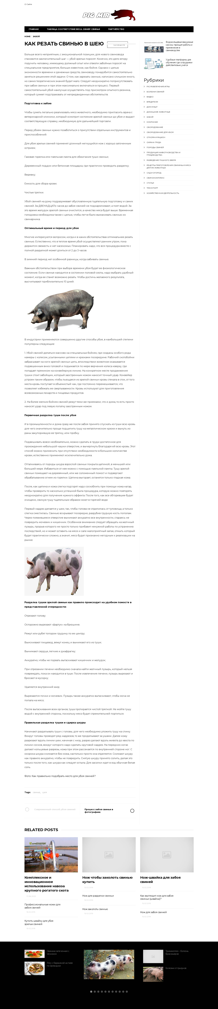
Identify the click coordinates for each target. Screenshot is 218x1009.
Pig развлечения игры (158, 86)
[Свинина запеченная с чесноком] (34, 954)
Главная (34, 29)
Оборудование (155, 127)
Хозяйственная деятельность (163, 193)
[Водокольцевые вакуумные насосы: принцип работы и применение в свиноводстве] (154, 47)
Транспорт (152, 188)
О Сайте (28, 4)
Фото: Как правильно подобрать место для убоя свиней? (60, 776)
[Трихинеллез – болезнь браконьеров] (153, 956)
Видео (150, 97)
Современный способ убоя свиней (54, 809)
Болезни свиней (155, 92)
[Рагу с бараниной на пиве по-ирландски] (34, 968)
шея (44, 792)
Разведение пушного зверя (161, 160)
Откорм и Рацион (156, 137)
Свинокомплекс (155, 178)
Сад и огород (154, 173)
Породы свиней (155, 147)
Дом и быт (152, 107)
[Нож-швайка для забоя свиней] (167, 854)
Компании (152, 122)
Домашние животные (158, 112)
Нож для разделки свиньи (98, 895)
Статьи (150, 183)
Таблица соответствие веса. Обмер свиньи (73, 29)
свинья (36, 792)
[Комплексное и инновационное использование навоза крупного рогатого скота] (51, 854)
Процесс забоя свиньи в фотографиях (99, 810)
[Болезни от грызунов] (153, 974)
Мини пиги (97, 970)
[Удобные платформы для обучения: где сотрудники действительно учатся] (154, 63)
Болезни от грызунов (176, 968)
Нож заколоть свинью (95, 909)
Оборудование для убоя (160, 132)
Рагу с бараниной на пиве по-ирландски (60, 964)
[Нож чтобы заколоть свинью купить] (109, 854)
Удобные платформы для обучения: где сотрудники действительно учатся (179, 62)
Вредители (152, 102)
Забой (150, 117)
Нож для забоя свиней (153, 912)
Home (27, 36)
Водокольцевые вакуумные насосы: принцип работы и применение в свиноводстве (179, 46)
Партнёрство (116, 29)
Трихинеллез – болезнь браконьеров (177, 952)
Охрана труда (154, 142)
